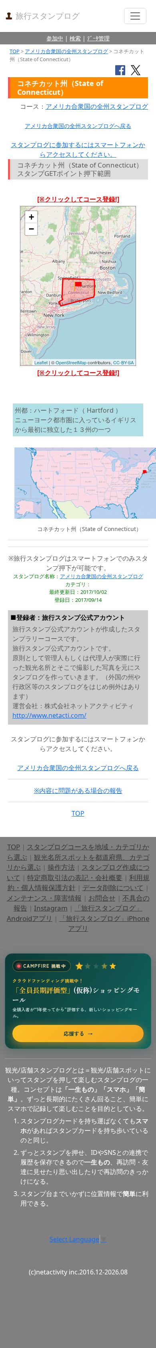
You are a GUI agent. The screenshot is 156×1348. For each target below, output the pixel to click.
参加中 (54, 38)
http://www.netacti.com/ (49, 715)
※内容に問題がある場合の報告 (78, 790)
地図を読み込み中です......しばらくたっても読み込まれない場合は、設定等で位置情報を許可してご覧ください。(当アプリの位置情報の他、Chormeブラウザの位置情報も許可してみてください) (78, 288)
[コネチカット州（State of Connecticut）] (78, 286)
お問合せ (102, 898)
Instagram (51, 908)
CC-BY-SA (123, 362)
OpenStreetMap (71, 362)
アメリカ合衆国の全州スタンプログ (66, 51)
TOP (15, 51)
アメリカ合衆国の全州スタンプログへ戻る (78, 126)
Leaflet (41, 362)
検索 (75, 38)
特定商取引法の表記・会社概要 (74, 877)
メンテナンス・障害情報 (44, 898)
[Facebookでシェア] (120, 69)
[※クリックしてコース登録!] (78, 199)
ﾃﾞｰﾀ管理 (98, 38)
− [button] (31, 229)
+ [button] (31, 217)
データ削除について (113, 887)
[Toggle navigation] (135, 16)
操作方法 (61, 867)
